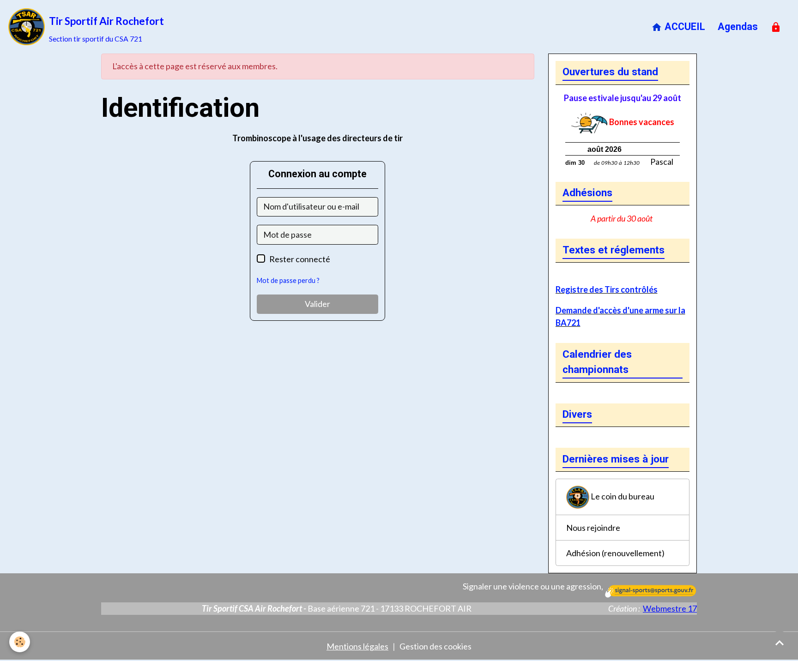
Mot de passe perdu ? (288, 280)
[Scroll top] (779, 642)
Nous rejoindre (593, 528)
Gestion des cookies (435, 646)
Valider (317, 304)
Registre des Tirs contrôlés (607, 289)
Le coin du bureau (621, 496)
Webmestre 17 (670, 608)
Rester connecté (299, 259)
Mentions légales (357, 646)
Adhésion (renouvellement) (615, 553)
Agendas (738, 26)
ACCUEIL (683, 26)
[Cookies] (19, 641)
